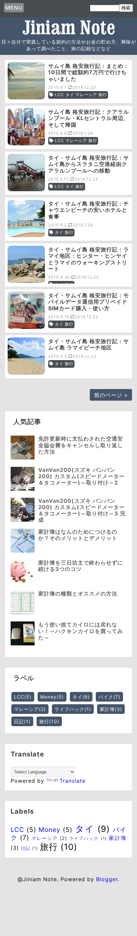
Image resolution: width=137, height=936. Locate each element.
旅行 (49, 721)
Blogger (107, 879)
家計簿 (111, 709)
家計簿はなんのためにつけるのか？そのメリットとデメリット (77, 534)
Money (52, 697)
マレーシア (30, 709)
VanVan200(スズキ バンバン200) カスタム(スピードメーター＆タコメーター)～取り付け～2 (81, 476)
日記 (22, 721)
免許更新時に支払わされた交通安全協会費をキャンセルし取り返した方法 (80, 445)
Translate (72, 780)
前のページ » (111, 395)
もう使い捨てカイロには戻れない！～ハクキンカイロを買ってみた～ (80, 630)
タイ (81, 697)
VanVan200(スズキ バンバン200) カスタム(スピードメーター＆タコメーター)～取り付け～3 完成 (82, 510)
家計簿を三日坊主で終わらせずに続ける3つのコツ (80, 565)
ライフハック (73, 709)
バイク (109, 697)
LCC (23, 697)
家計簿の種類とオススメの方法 (77, 593)
